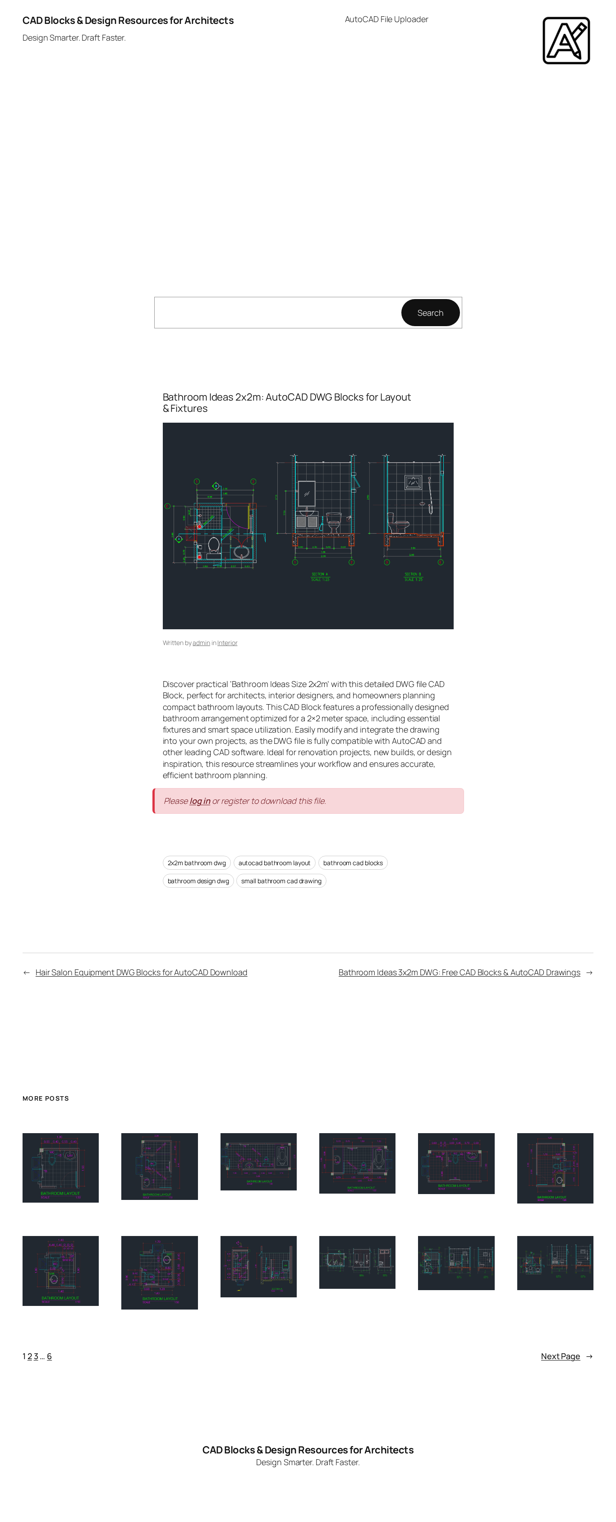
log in (199, 800)
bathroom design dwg (198, 880)
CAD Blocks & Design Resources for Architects (128, 20)
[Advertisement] (308, 171)
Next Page (567, 1356)
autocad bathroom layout (275, 862)
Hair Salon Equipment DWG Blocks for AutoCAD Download (142, 972)
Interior (227, 642)
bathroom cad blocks (353, 862)
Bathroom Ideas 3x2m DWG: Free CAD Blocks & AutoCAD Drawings (459, 972)
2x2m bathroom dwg (197, 862)
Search (430, 312)
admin (201, 642)
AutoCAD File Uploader (386, 19)
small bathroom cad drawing (281, 880)
